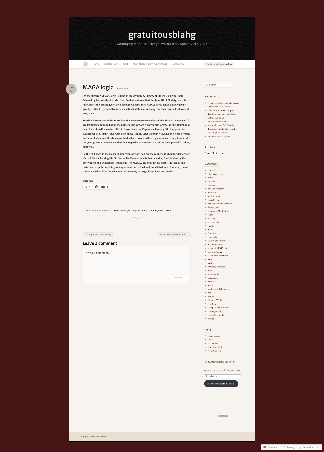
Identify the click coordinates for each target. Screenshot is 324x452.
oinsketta (124, 88)
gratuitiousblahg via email (220, 361)
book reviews (214, 196)
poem (210, 285)
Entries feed (213, 343)
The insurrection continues (173, 234)
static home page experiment (150, 64)
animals (211, 181)
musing (211, 262)
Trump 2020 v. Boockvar (219, 307)
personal (211, 281)
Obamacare (213, 277)
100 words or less (215, 173)
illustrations (111, 64)
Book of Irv (178, 64)
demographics (214, 207)
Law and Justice (215, 251)
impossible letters (216, 244)
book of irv (213, 192)
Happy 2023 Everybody (97, 234)
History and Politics (138, 210)
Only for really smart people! (221, 110)
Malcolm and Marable (218, 255)
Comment (179, 277)
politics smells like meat (219, 288)
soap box (212, 303)
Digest (210, 214)
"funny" (211, 170)
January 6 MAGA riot (160, 210)
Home (96, 64)
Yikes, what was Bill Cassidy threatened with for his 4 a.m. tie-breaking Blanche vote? (222, 129)
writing (211, 318)
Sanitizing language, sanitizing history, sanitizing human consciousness (222, 117)
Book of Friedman (216, 188)
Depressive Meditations (218, 210)
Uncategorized (214, 311)
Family (211, 225)
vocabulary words (216, 314)
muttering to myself (216, 266)
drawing (211, 218)
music (210, 259)
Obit (125, 64)
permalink (226, 64)
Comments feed (215, 346)
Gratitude (212, 233)
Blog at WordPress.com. (93, 436)
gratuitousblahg (162, 34)
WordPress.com (214, 350)
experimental (214, 222)
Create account (214, 335)
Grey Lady (212, 236)
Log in (211, 339)
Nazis (210, 270)
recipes (211, 296)
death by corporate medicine (221, 203)
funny (210, 229)
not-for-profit (213, 274)
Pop (209, 292)
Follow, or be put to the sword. (221, 383)
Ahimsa (211, 177)
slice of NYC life (215, 300)
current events (119, 210)
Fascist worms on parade (219, 136)
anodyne (211, 184)
